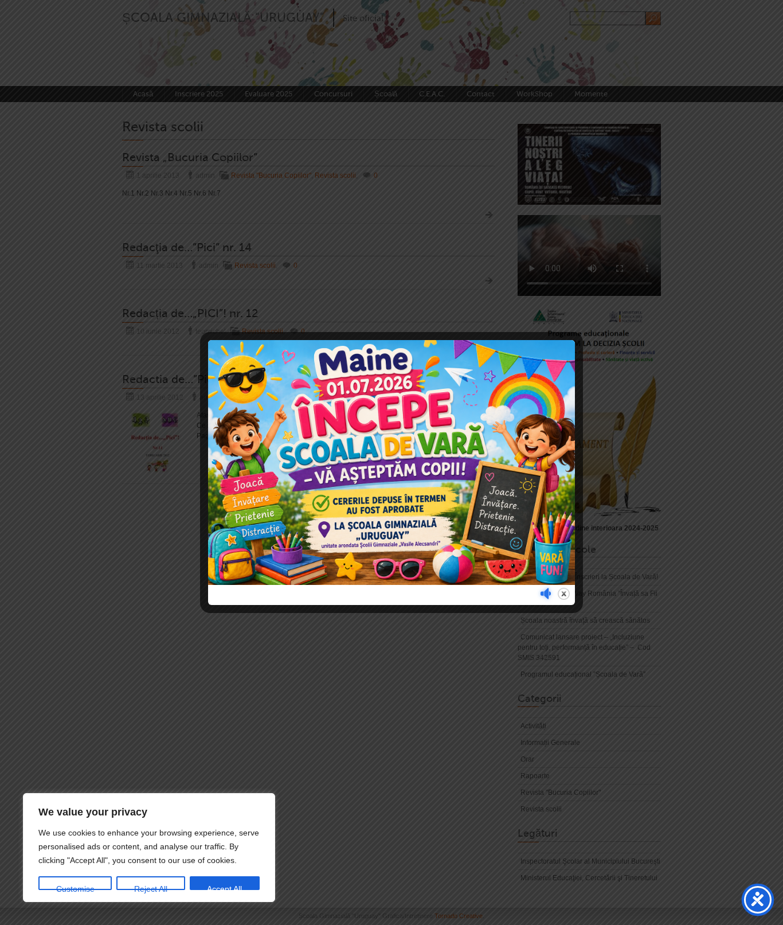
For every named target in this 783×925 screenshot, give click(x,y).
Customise (75, 887)
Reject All (150, 887)
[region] (149, 847)
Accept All (224, 887)
